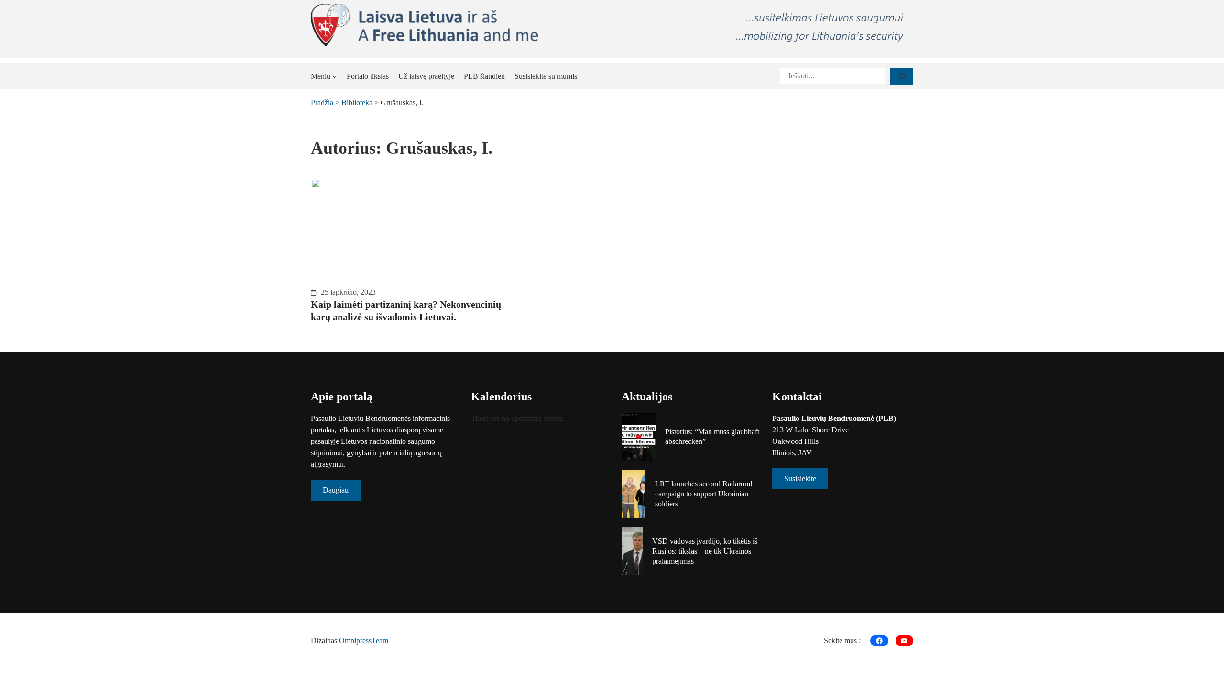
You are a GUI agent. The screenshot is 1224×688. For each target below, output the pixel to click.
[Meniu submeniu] (334, 76)
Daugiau (336, 490)
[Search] (901, 76)
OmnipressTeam (363, 640)
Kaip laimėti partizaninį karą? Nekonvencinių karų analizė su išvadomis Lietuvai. (406, 310)
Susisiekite (800, 478)
